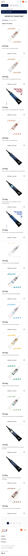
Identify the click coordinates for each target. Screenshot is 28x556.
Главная (2, 8)
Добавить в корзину (12, 53)
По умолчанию (12, 20)
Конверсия (10, 547)
